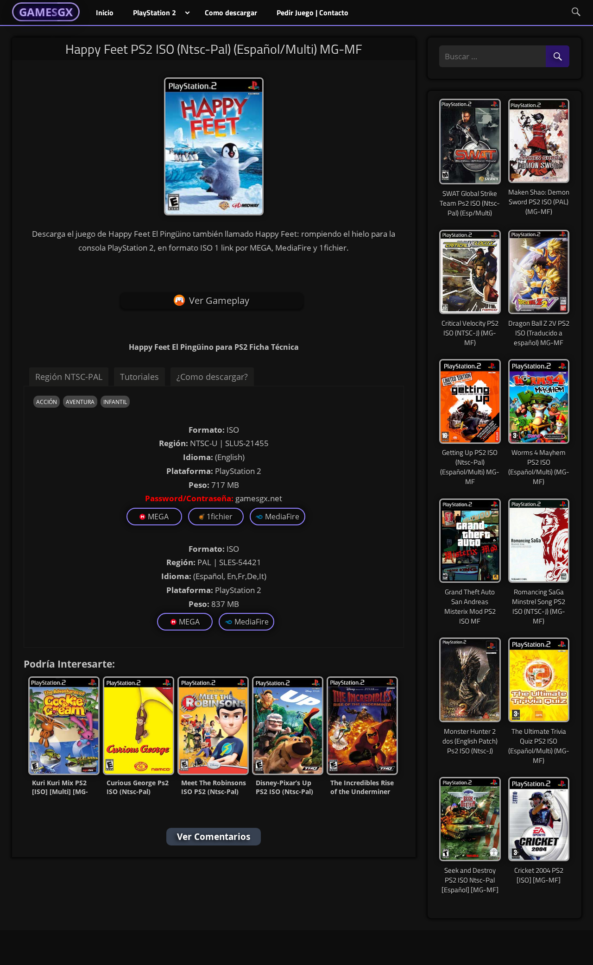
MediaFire (282, 516)
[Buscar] (557, 56)
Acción (46, 402)
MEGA (158, 516)
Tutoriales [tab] (139, 376)
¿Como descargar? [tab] (212, 376)
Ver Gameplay (219, 300)
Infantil (115, 402)
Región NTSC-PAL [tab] (68, 376)
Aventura (80, 402)
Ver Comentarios (213, 837)
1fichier (220, 516)
